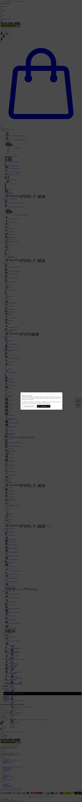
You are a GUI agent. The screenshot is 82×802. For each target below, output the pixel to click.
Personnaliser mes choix (29, 406)
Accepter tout (43, 406)
